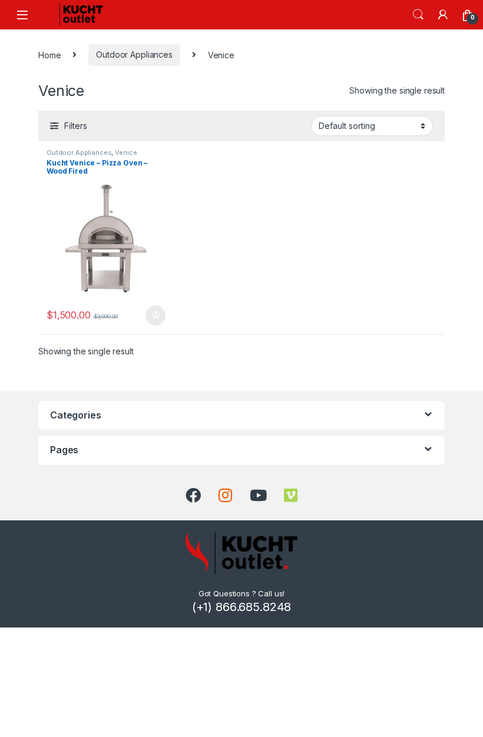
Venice (126, 152)
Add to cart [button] (155, 316)
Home (49, 54)
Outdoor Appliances (134, 54)
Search (418, 14)
